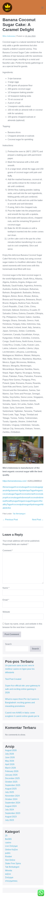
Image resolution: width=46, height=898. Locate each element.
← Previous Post (10, 519)
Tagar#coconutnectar (24, 494)
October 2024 (11, 799)
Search (8, 644)
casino (8, 842)
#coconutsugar (21, 487)
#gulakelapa (24, 490)
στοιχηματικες (11, 881)
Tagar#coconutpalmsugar (18, 504)
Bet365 (8, 839)
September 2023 (12, 813)
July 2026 (9, 754)
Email (6, 600)
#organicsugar (24, 501)
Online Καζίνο (11, 850)
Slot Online (10, 860)
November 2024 (12, 796)
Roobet (8, 856)
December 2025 (12, 778)
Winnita (8, 870)
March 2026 (10, 768)
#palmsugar (35, 504)
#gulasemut (13, 490)
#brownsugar (8, 487)
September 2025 (12, 785)
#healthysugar (11, 501)
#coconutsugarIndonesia (18, 497)
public (8, 853)
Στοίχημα (9, 877)
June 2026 (10, 757)
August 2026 (11, 750)
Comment (8, 550)
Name (6, 588)
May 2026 (9, 761)
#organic (35, 501)
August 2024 (11, 806)
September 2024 (12, 803)
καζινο (8, 874)
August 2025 (11, 789)
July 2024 (9, 810)
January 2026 (11, 775)
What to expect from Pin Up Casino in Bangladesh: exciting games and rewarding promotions (22, 702)
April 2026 (9, 764)
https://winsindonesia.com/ (14, 481)
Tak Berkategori (19, 514)
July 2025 (9, 792)
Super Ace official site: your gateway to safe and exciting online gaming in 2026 (22, 689)
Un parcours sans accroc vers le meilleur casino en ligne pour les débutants (19, 669)
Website (6, 612)
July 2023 (9, 820)
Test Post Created (13, 679)
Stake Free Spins (13, 863)
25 (6, 836)
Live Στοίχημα (11, 846)
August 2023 (11, 817)
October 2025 (11, 782)
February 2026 (11, 771)
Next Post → (37, 519)
